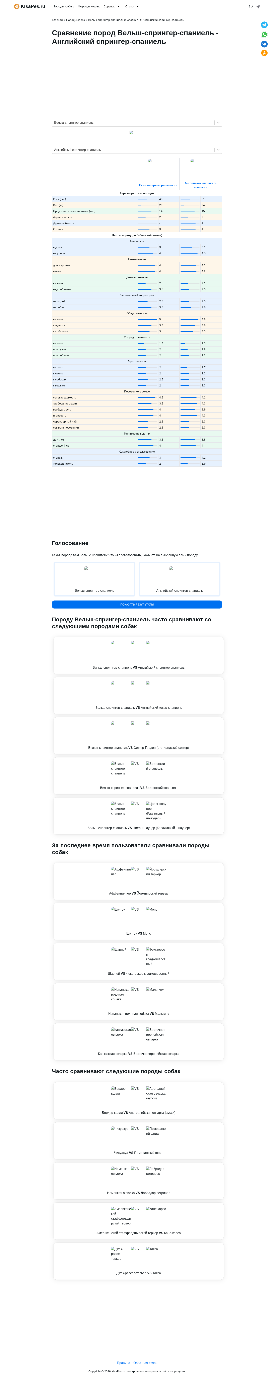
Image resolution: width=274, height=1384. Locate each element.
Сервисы (109, 6)
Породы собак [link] (63, 6)
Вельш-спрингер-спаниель (158, 185)
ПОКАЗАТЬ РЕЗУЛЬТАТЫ (137, 604)
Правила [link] (123, 1363)
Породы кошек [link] (89, 6)
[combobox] (54, 122)
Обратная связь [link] (145, 1363)
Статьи (129, 6)
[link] (139, 655)
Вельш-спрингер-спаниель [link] (105, 19)
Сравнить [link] (133, 19)
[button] (139, 655)
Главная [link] (57, 19)
